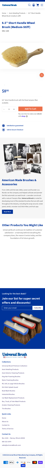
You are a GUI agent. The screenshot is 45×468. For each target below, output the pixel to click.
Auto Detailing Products (17, 13)
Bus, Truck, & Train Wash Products (14, 401)
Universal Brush (12, 455)
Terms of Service (7, 429)
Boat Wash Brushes (8, 391)
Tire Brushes (6, 408)
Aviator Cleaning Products (11, 405)
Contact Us (5, 425)
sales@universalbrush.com (11, 445)
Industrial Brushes (8, 394)
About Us (5, 421)
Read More (7, 212)
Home (4, 13)
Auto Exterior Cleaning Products (13, 373)
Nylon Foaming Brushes (10, 380)
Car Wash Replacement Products (13, 398)
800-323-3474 (6, 442)
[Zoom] (42, 75)
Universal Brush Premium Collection (14, 366)
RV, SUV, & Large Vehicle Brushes (13, 384)
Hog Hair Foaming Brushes (11, 376)
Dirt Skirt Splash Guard (10, 387)
